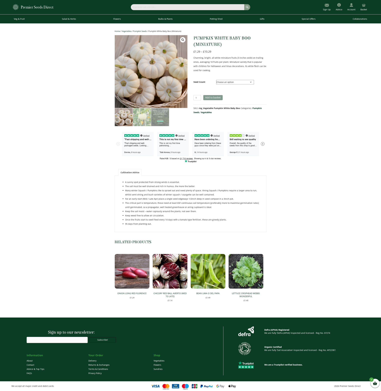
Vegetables (126, 31)
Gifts (262, 18)
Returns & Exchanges (99, 364)
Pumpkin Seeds (140, 31)
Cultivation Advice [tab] (130, 172)
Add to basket (213, 97)
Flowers (157, 364)
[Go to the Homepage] (33, 7)
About (30, 360)
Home (117, 31)
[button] (182, 39)
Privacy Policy (95, 373)
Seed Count (199, 81)
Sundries (158, 369)
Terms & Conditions (98, 369)
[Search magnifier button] (247, 7)
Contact (30, 364)
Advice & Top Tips (35, 369)
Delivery (92, 360)
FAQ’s (29, 373)
